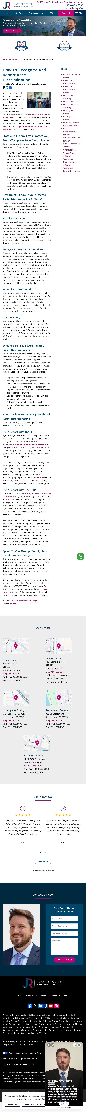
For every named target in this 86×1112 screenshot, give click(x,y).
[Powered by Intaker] (68, 1107)
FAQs (52, 13)
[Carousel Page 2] (45, 853)
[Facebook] (30, 1006)
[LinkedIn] (40, 1006)
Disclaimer (29, 995)
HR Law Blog (13, 59)
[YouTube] (51, 1006)
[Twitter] (35, 1006)
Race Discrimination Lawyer (25, 600)
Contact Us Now (12, 31)
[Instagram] (56, 1006)
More (81, 13)
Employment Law (36, 13)
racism (13, 603)
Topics (63, 68)
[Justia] (45, 1006)
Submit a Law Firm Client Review (43, 871)
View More (43, 861)
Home (6, 13)
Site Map (53, 995)
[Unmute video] (49, 1045)
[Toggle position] (74, 1045)
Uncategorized (70, 150)
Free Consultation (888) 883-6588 (64, 909)
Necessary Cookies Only (36, 1104)
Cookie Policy (36, 1053)
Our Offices (43, 628)
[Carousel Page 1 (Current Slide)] (40, 853)
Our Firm (19, 13)
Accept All (12, 1104)
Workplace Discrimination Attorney (70, 162)
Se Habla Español (74, 8)
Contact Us (66, 13)
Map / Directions (12, 673)
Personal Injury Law (20, 1058)
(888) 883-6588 (74, 5)
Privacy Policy (41, 995)
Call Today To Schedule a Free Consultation (60, 2)
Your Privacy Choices (18, 1053)
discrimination (36, 477)
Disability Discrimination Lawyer (70, 89)
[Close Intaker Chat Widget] (79, 1045)
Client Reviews (43, 796)
